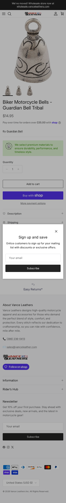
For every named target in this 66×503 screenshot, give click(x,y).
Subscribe (33, 268)
